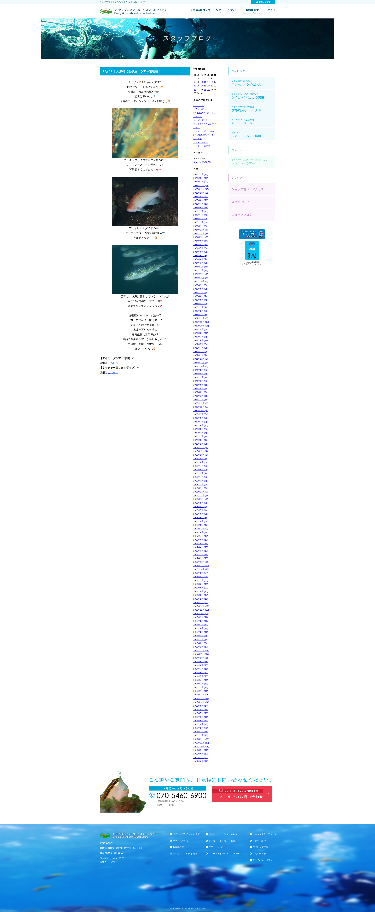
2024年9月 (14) (200, 241)
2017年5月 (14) (200, 543)
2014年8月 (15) (200, 665)
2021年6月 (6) (200, 381)
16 (198, 86)
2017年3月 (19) (200, 551)
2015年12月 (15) (201, 606)
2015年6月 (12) (200, 628)
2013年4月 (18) (200, 724)
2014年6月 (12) (200, 672)
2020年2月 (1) (200, 440)
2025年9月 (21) (200, 196)
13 (211, 82)
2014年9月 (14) (200, 661)
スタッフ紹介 (240, 202)
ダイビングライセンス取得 (222, 840)
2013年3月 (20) (200, 728)
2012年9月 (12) (200, 750)
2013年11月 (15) (201, 698)
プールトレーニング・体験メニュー (226, 834)
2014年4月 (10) (200, 680)
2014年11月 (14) (201, 654)
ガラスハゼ (198, 109)
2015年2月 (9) (200, 643)
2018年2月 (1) (200, 525)
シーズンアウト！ (201, 120)
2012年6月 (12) (200, 761)
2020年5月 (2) (200, 429)
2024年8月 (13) (200, 244)
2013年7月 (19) (200, 713)
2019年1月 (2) (200, 488)
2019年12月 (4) (200, 447)
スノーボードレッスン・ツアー (224, 853)
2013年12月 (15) (201, 695)
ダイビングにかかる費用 (247, 96)
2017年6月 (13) (200, 540)
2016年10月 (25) (201, 569)
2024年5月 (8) (200, 255)
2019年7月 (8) (200, 466)
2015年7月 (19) (200, 624)
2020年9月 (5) (200, 414)
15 (195, 86)
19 (208, 86)
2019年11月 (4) (200, 451)
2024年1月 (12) (200, 270)
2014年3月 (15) (200, 684)
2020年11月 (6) (200, 407)
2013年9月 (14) (200, 706)
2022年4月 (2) (200, 348)
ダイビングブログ (261, 847)
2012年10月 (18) (201, 746)
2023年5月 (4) (200, 300)
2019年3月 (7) (200, 481)
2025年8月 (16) (200, 200)
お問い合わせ (259, 853)
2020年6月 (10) (200, 425)
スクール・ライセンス (246, 83)
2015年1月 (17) (200, 647)
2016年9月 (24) (200, 573)
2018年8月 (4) (200, 506)
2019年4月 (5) (200, 477)
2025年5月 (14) (200, 211)
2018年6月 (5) (200, 514)
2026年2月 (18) (200, 178)
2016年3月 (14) (200, 595)
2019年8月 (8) (200, 462)
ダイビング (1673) (202, 162)
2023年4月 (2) (200, 303)
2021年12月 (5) (200, 359)
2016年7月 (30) (200, 580)
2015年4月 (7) (200, 635)
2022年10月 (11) (201, 326)
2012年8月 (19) (200, 754)
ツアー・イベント (217, 847)
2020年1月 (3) (200, 444)
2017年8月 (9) (200, 532)
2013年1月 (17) (200, 735)
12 (208, 82)
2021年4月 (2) (200, 388)
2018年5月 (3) (200, 517)
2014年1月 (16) (200, 691)
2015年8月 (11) (200, 621)
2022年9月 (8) (200, 329)
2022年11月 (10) (201, 322)
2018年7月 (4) (200, 510)
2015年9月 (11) (200, 617)
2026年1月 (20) (200, 182)
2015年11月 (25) (201, 610)
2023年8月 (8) (200, 289)
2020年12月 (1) (200, 403)
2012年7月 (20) (200, 757)
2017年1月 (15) (200, 558)
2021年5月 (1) (200, 385)
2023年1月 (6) (200, 314)
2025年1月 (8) (200, 226)
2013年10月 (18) (201, 702)
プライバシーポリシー (264, 860)
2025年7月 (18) (200, 204)
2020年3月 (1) (200, 436)
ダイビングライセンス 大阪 (186, 834)
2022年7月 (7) (200, 337)
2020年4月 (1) (200, 433)
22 (195, 89)
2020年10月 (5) (200, 410)
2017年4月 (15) (200, 547)
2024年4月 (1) (200, 259)
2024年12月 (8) (200, 230)
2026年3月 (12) (200, 174)
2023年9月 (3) (200, 285)
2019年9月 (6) (200, 458)
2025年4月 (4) (200, 215)
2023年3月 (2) (200, 307)
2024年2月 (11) (200, 267)
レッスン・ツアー (249, 162)
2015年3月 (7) (200, 639)
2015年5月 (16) (200, 632)
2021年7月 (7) (200, 377)
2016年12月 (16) (201, 562)
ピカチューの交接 (201, 146)
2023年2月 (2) (200, 311)
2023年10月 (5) (200, 281)
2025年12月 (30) (201, 185)
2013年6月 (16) (200, 717)
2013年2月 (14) (200, 731)
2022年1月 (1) (200, 355)
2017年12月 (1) (200, 529)
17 (202, 86)
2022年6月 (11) (200, 340)
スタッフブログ (241, 214)
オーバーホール (242, 121)
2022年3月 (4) (200, 351)
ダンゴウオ (198, 105)
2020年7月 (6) (200, 422)
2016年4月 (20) (200, 591)
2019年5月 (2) (200, 473)
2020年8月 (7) (200, 418)
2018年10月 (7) (200, 499)
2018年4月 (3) (200, 521)
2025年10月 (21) (201, 193)
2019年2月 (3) (200, 484)
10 (202, 82)
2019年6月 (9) (200, 469)
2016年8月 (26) (200, 576)
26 (208, 89)
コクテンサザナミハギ (203, 131)
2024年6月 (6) (200, 252)
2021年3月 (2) (200, 392)
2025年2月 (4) (200, 222)
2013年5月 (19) (200, 720)
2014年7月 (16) (200, 669)
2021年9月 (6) (200, 370)
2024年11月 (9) (200, 233)
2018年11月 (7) (200, 495)
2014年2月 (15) (200, 687)
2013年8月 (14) (200, 709)
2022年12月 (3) (200, 318)
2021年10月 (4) (200, 366)
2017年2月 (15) (200, 554)
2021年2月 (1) (200, 396)
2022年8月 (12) (200, 333)
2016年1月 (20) (200, 602)
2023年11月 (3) (200, 278)
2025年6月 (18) (200, 207)
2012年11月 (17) (201, 743)
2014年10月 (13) (201, 658)
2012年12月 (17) (201, 739)
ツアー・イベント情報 (246, 134)
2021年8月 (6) (200, 373)
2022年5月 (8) (200, 344)
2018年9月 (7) (200, 503)
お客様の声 (178, 847)
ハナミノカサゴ (200, 142)
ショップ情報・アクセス (247, 189)
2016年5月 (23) (200, 588)
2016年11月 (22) (201, 565)
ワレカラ (197, 138)
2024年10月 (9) (200, 237)
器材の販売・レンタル (246, 109)
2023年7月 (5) (200, 292)
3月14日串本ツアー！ (203, 135)
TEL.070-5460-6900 (111, 852)
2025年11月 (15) (201, 189)
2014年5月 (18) (200, 676)
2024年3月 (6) (200, 263)
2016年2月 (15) (200, 599)
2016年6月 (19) (200, 584)
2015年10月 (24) (201, 613)
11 (205, 82)
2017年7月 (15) (200, 536)
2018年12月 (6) (200, 492)
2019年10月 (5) (200, 455)
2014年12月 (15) (201, 650)
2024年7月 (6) (200, 248)
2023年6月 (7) (200, 296)
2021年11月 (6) (200, 362)
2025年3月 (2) (200, 218)
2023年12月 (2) (200, 274)
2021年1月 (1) (200, 399)
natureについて (181, 840)
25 (205, 89)
